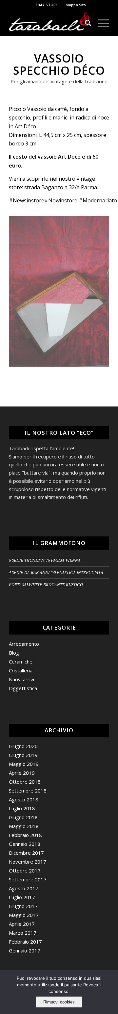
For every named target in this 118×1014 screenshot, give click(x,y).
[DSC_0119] (59, 291)
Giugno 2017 (23, 906)
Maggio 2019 (24, 764)
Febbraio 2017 (25, 941)
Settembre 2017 (28, 879)
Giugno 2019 (23, 755)
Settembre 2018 (28, 790)
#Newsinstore (26, 200)
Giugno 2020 (23, 746)
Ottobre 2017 (25, 870)
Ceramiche (20, 661)
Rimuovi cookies (59, 1002)
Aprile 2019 (22, 772)
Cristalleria (20, 670)
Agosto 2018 (23, 799)
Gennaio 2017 (24, 950)
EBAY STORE (47, 4)
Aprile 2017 (22, 924)
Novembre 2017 (27, 861)
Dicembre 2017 (26, 852)
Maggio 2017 (24, 915)
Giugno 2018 (23, 817)
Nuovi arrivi (21, 679)
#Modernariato (98, 200)
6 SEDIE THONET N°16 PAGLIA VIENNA (45, 560)
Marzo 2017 (22, 932)
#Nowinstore (60, 200)
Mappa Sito (76, 4)
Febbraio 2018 (25, 835)
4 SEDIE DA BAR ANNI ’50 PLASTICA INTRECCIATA (56, 572)
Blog (14, 652)
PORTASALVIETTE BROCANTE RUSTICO (46, 584)
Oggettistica (23, 688)
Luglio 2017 (22, 897)
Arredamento (24, 643)
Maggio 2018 (24, 826)
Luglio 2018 (22, 808)
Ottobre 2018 (25, 781)
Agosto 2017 (23, 888)
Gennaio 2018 (24, 844)
